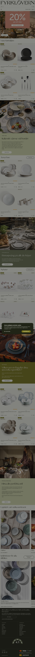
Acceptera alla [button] (26, 331)
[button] (7, 331)
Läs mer (10, 328)
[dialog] (17, 328)
